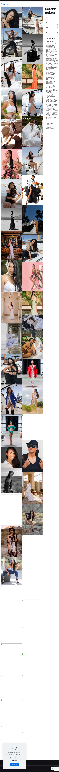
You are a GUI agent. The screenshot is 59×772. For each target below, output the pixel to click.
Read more (14, 760)
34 (57, 17)
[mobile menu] (56, 4)
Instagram (50, 38)
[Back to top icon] (52, 768)
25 (57, 32)
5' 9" (57, 25)
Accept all (14, 764)
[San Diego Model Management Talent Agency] (6, 4)
